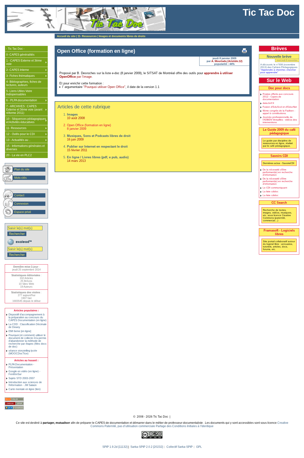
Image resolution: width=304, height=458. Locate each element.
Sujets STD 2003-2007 (22, 378)
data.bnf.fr (268, 103)
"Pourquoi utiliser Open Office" (104, 87)
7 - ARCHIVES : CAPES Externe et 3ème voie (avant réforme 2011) (24, 110)
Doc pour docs (279, 88)
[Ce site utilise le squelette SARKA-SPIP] (15, 404)
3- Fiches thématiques (20, 75)
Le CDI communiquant (275, 187)
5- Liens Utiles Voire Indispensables (19, 92)
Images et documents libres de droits (122, 36)
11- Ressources (87, 36)
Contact (19, 195)
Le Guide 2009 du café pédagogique (279, 131)
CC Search (279, 202)
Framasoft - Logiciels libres (279, 232)
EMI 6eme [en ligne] (20, 331)
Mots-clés (20, 177)
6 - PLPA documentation (21, 100)
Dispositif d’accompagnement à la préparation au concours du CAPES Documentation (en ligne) (28, 317)
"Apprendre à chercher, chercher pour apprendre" (278, 71)
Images (72, 114)
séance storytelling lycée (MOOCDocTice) (23, 352)
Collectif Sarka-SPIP (179, 446)
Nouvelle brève (279, 56)
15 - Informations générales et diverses (25, 147)
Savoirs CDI (279, 156)
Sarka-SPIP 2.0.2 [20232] (146, 446)
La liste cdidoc (270, 191)
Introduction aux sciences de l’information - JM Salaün (25, 383)
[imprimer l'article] (244, 50)
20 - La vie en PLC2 (19, 155)
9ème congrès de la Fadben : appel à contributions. (279, 112)
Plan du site (21, 169)
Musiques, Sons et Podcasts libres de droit (98, 136)
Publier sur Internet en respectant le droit (97, 146)
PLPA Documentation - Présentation (21, 366)
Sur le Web (279, 80)
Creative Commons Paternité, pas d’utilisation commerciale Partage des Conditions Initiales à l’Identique (189, 424)
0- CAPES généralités (20, 54)
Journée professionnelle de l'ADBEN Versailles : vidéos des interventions (280, 120)
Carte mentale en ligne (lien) (25, 389)
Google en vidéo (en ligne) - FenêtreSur (24, 373)
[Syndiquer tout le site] (15, 399)
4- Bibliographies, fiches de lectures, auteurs (23, 83)
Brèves (279, 48)
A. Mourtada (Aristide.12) (226, 61)
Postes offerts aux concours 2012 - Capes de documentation (278, 97)
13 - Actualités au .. (18, 140)
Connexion (21, 203)
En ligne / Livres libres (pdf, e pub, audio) (97, 157)
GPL (199, 446)
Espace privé (22, 212)
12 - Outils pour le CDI (20, 134)
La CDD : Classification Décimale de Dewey (28, 325)
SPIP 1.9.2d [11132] (115, 446)
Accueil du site (66, 36)
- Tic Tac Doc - (15, 48)
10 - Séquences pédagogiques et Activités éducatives (26, 120)
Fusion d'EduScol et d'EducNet (280, 107)
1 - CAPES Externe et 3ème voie (24, 62)
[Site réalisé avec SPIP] (15, 408)
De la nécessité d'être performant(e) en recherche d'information (278, 172)
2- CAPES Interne (17, 70)
